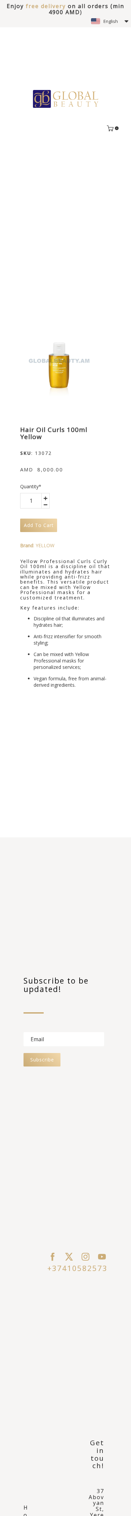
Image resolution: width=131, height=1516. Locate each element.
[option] (59, 361)
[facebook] (52, 1256)
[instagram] (85, 1256)
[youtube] (101, 1256)
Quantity (30, 486)
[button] (109, 21)
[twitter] (69, 1256)
